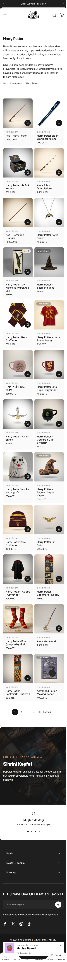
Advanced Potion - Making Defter (47, 678)
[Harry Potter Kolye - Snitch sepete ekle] (56, 219)
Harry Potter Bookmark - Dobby (47, 581)
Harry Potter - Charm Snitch (14, 430)
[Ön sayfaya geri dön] (4, 83)
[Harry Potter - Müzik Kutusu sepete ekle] (26, 170)
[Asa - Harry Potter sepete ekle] (26, 122)
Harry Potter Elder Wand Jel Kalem (46, 136)
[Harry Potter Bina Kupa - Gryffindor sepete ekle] (56, 367)
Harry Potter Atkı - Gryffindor (16, 333)
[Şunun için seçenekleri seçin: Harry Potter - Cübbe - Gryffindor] (26, 567)
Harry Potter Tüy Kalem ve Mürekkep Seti (15, 283)
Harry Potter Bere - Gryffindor (16, 533)
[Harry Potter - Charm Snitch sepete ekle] (26, 416)
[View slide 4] (38, 820)
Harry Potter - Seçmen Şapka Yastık (44, 483)
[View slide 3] (34, 820)
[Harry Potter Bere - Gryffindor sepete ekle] (26, 519)
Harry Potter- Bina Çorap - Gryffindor (16, 630)
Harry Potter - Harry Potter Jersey (47, 333)
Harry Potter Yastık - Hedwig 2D (17, 481)
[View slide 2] (30, 820)
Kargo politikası (54, 937)
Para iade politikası (26, 937)
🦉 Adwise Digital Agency (42, 932)
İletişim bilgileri (26, 941)
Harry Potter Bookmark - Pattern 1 (17, 680)
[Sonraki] (60, 3)
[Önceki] (4, 3)
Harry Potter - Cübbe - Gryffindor (17, 581)
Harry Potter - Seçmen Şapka (44, 281)
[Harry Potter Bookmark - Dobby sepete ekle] (56, 567)
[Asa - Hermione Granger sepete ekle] (26, 219)
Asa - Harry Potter (16, 134)
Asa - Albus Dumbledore (43, 184)
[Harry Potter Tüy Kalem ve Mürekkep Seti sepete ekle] (26, 267)
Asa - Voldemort (45, 628)
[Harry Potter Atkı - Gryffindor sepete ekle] (26, 319)
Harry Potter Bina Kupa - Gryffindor (46, 381)
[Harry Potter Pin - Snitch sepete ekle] (56, 519)
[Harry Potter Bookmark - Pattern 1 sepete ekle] (26, 664)
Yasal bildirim (39, 941)
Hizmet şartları (41, 937)
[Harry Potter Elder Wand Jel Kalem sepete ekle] (56, 122)
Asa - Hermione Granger (15, 233)
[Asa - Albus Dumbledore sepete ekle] (56, 170)
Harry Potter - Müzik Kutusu (14, 184)
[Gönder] (56, 897)
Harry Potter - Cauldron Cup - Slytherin (45, 431)
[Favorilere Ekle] (15, 104)
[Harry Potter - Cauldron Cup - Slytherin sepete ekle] (56, 416)
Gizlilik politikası (10, 937)
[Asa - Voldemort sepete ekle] (56, 616)
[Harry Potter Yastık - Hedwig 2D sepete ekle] (26, 467)
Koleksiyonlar (16, 83)
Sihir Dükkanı (12, 131)
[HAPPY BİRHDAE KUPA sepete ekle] (26, 367)
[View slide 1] (27, 820)
